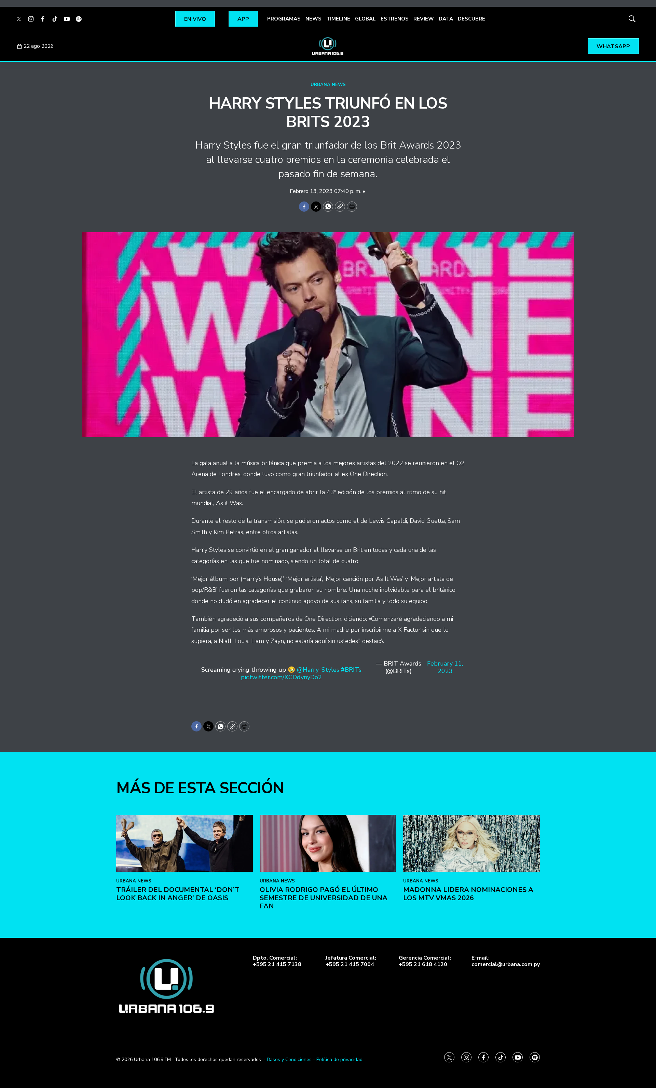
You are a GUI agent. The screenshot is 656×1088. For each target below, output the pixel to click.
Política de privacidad (339, 1059)
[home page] (328, 46)
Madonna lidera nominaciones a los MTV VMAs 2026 (468, 894)
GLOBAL (365, 18)
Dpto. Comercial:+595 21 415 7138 (277, 961)
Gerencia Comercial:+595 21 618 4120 (425, 961)
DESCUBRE (471, 18)
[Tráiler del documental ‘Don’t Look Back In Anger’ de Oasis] (184, 843)
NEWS (313, 18)
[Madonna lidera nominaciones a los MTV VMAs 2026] (471, 843)
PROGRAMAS (284, 18)
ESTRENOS (395, 18)
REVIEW (423, 18)
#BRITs (351, 670)
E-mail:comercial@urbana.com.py (506, 961)
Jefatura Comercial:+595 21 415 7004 (351, 961)
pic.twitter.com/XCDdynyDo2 (281, 677)
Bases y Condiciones (289, 1059)
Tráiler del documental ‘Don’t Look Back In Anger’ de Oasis (178, 894)
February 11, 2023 (445, 667)
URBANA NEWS (328, 85)
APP (243, 19)
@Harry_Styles (318, 670)
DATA (446, 18)
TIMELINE (338, 18)
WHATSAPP (613, 46)
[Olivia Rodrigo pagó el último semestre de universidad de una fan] (328, 843)
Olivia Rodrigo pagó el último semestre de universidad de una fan (323, 898)
